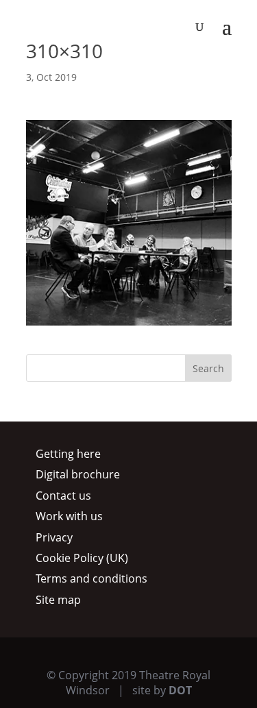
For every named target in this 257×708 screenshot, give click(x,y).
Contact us (63, 495)
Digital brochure (78, 474)
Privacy (54, 537)
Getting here (68, 453)
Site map (58, 599)
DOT (180, 690)
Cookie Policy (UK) (82, 557)
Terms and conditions (91, 578)
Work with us (69, 516)
